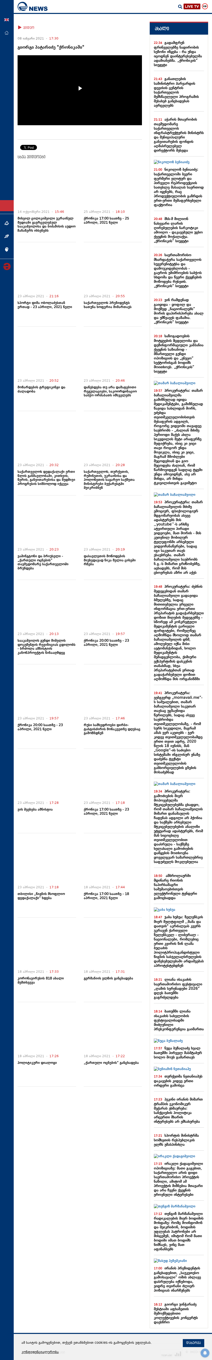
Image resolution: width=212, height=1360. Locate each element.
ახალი (162, 28)
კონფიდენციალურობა (40, 1352)
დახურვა (193, 1343)
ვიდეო (28, 28)
